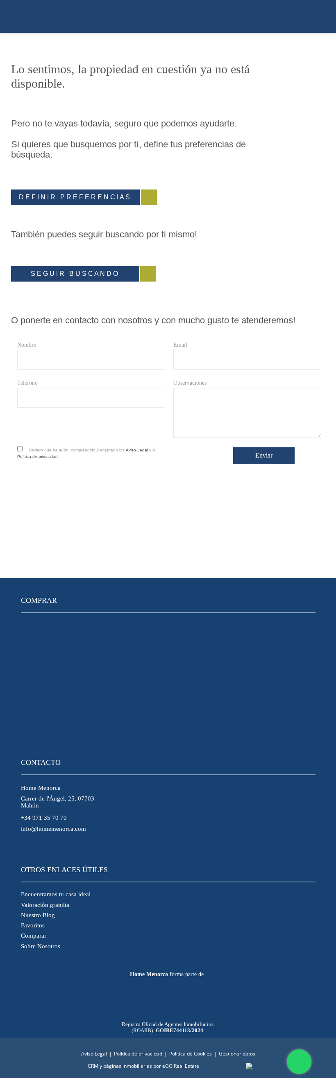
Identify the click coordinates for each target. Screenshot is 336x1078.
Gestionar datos (237, 1053)
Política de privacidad (37, 456)
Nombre (26, 345)
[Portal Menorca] (166, 1001)
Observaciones (190, 383)
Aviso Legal (137, 450)
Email (180, 345)
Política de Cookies (190, 1053)
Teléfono (27, 383)
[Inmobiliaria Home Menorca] (168, 16)
